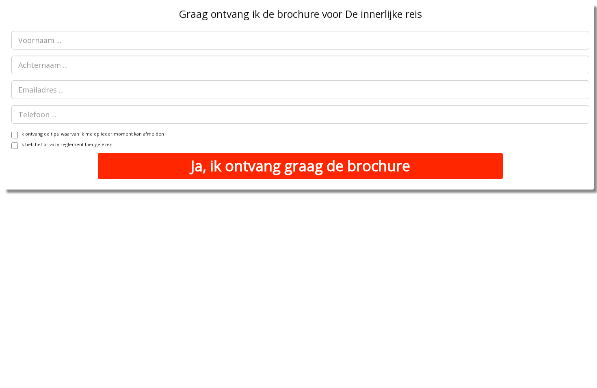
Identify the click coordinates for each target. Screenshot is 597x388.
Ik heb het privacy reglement (66, 144)
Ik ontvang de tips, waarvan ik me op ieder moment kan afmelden (91, 134)
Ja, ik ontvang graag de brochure (300, 166)
